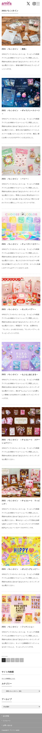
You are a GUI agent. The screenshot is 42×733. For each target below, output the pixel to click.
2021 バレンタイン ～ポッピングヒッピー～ (21, 569)
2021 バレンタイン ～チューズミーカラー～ (21, 244)
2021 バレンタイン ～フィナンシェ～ (18, 627)
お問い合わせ (7, 725)
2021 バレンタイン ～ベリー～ (15, 179)
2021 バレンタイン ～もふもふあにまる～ (20, 374)
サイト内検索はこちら (8, 678)
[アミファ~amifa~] (10, 4)
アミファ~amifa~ (15, 730)
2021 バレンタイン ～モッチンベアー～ (19, 309)
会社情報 (6, 716)
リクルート (7, 721)
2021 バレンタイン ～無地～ (14, 49)
